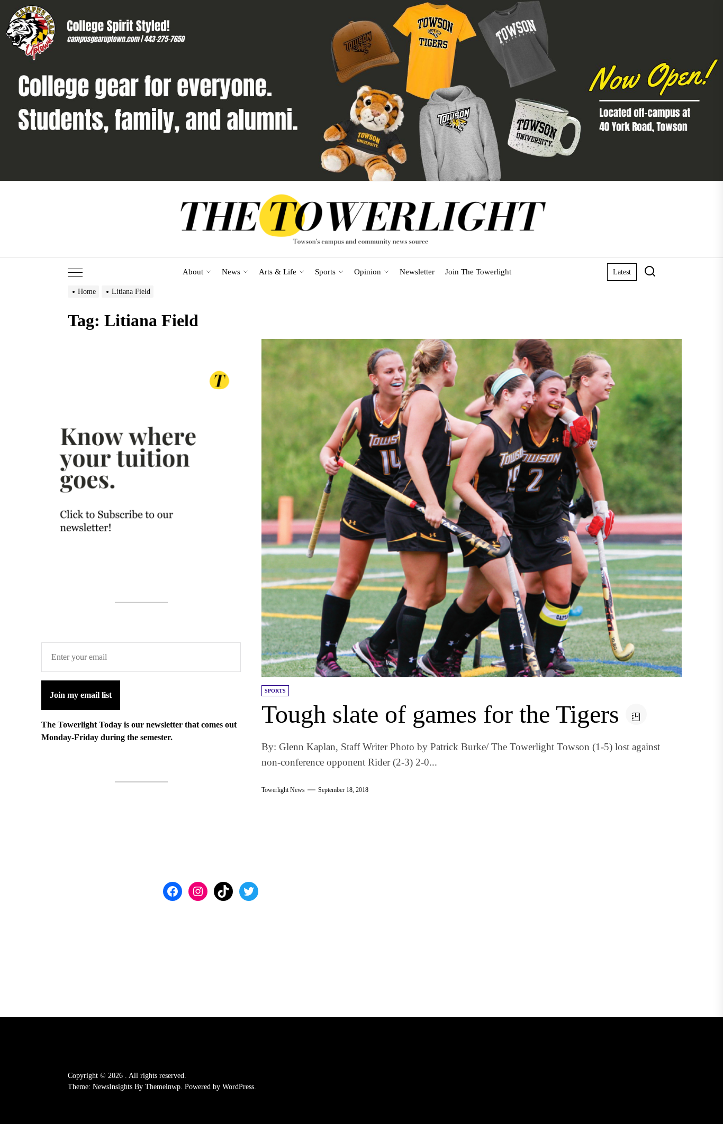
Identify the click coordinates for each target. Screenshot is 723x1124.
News (231, 272)
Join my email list (81, 694)
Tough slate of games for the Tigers (440, 714)
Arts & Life (277, 272)
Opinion (367, 272)
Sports (325, 272)
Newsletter (417, 272)
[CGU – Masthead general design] (361, 6)
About (193, 272)
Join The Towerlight (478, 272)
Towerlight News (283, 790)
